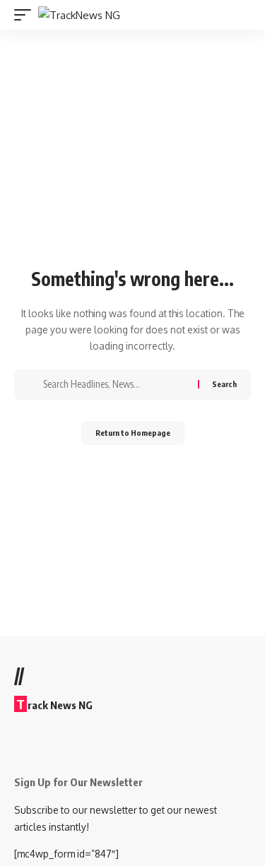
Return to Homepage (132, 432)
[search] (242, 15)
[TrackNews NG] (79, 15)
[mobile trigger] (26, 15)
